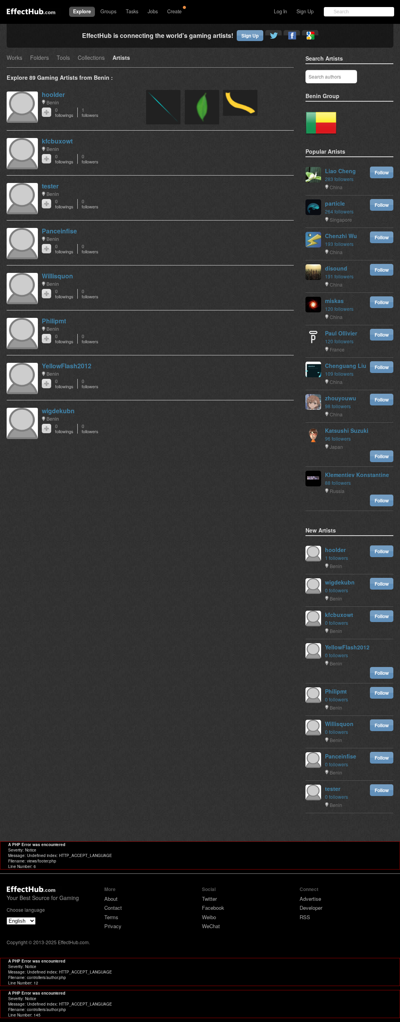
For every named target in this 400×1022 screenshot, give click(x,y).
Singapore (341, 219)
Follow (382, 172)
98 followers (338, 406)
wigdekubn (58, 410)
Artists (121, 58)
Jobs (153, 11)
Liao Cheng (340, 171)
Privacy (112, 926)
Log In (280, 11)
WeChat (211, 926)
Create (174, 11)
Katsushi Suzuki (346, 430)
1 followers (336, 557)
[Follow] (46, 112)
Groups (108, 11)
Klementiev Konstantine (357, 475)
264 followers (339, 211)
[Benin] (321, 123)
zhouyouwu (340, 398)
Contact (113, 907)
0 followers (336, 590)
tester (50, 185)
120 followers (339, 308)
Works (14, 58)
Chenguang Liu (345, 365)
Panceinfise (59, 230)
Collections (91, 58)
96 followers (338, 438)
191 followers (339, 276)
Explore (82, 11)
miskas (334, 301)
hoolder (53, 94)
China (336, 187)
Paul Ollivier (341, 333)
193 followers (339, 243)
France (337, 349)
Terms (111, 917)
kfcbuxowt (57, 140)
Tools (63, 58)
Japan (336, 446)
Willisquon (57, 275)
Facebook (213, 907)
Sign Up (305, 11)
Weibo (209, 917)
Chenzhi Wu (341, 236)
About (111, 898)
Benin (52, 102)
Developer (311, 907)
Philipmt (54, 320)
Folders (39, 58)
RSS (305, 917)
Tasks (132, 11)
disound (336, 268)
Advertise (310, 898)
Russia (337, 491)
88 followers (338, 482)
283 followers (339, 179)
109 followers (339, 373)
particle (335, 203)
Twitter (209, 898)
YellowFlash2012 (66, 365)
